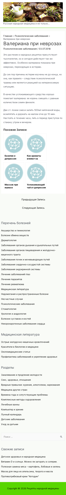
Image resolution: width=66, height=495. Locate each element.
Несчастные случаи (12, 299)
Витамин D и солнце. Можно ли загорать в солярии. (29, 461)
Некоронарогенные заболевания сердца (23, 323)
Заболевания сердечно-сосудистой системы (25, 264)
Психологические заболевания (18, 304)
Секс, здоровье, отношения (16, 380)
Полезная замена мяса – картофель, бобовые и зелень (30, 466)
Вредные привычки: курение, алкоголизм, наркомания (30, 385)
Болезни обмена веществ (15, 235)
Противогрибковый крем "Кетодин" (20, 476)
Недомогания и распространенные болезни (24, 294)
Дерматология (8, 240)
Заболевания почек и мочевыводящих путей (25, 259)
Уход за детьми (9, 424)
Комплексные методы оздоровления (21, 399)
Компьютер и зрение (12, 409)
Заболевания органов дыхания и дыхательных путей (29, 245)
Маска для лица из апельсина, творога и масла (27, 471)
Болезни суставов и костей (16, 318)
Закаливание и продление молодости (21, 375)
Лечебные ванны (10, 404)
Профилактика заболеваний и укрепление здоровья (29, 356)
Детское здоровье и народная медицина (23, 456)
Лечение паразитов (11, 279)
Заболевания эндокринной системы (20, 269)
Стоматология (8, 309)
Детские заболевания (13, 419)
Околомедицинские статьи (15, 351)
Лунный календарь (11, 414)
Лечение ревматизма (12, 284)
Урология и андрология (13, 313)
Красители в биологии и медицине (19, 347)
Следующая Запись (33, 207)
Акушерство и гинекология (15, 230)
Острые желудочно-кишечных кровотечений (25, 342)
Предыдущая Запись (33, 199)
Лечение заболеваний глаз (15, 274)
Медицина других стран (14, 389)
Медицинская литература (15, 289)
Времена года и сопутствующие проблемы (24, 394)
